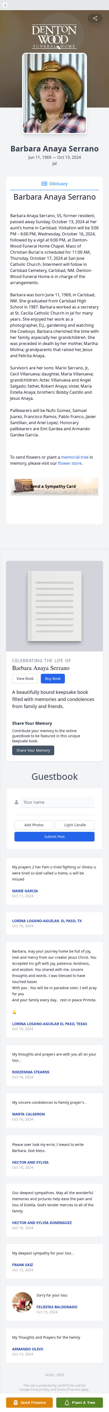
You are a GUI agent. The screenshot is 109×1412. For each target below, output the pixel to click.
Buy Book (53, 678)
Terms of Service (68, 1389)
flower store (70, 463)
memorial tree (74, 457)
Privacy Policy (40, 1389)
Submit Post (54, 836)
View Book (24, 678)
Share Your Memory (33, 750)
